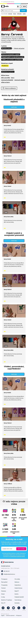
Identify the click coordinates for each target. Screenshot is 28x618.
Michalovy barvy (6, 48)
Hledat (23, 10)
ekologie (10, 13)
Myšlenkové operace (8, 72)
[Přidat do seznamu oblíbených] (23, 112)
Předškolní (5, 66)
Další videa (14, 107)
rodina (24, 13)
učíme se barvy (5, 82)
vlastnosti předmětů (7, 80)
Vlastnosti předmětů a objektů (11, 54)
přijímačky (19, 13)
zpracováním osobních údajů (17, 556)
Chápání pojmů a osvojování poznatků (13, 57)
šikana (14, 13)
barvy (12, 78)
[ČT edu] (5, 7)
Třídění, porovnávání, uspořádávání (12, 60)
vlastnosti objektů (19, 80)
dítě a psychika (5, 78)
